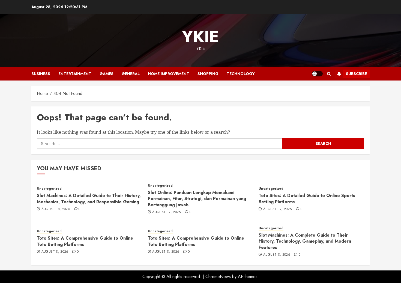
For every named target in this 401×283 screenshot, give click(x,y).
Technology (241, 73)
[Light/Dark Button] (317, 73)
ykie (200, 37)
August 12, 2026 (166, 212)
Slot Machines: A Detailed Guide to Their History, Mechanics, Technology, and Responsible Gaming (89, 198)
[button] (328, 73)
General (131, 73)
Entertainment (74, 73)
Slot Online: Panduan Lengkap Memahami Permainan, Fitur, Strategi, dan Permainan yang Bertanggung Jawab (197, 198)
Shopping (208, 73)
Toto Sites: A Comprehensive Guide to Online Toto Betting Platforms (85, 241)
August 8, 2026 (54, 252)
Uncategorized (49, 188)
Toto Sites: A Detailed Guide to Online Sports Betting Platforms (307, 198)
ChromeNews (218, 276)
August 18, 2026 (55, 209)
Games (106, 73)
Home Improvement (168, 73)
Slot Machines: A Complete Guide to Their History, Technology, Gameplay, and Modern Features (305, 241)
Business (40, 73)
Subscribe (356, 73)
